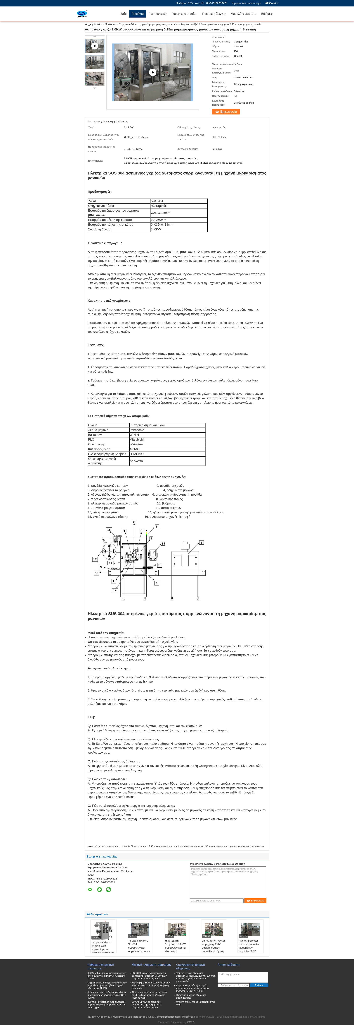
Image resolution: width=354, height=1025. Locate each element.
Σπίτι (123, 13)
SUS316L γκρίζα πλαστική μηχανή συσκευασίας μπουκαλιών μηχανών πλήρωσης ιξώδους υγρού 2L (149, 976)
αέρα (108, 449)
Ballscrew (95, 435)
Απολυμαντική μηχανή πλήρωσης (190, 966)
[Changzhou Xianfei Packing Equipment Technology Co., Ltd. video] (153, 72)
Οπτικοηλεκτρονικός (102, 459)
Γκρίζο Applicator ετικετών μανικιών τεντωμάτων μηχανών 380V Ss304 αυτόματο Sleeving (249, 949)
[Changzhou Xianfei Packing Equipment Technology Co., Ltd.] (97, 13)
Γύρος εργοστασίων (185, 13)
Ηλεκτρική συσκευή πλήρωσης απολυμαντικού (191, 996)
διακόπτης (95, 463)
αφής (103, 444)
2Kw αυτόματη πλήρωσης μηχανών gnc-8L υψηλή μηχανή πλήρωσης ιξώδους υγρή (149, 995)
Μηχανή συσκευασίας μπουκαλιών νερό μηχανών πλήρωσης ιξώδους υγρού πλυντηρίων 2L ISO (107, 985)
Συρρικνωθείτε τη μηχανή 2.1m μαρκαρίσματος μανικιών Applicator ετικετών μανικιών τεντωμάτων (102, 951)
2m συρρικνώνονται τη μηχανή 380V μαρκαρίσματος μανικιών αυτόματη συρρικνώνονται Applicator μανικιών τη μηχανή (213, 951)
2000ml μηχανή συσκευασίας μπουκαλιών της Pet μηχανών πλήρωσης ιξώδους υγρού (146, 1005)
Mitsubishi (137, 439)
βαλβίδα (120, 454)
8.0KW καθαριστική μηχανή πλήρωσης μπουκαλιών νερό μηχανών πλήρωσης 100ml (107, 976)
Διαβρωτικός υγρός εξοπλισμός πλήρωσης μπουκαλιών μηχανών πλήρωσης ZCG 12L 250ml (192, 988)
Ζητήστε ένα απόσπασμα (246, 3)
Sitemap (175, 1016)
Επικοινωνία (228, 111)
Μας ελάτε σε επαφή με (245, 13)
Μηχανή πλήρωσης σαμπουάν (151, 964)
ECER (190, 1022)
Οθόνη (92, 444)
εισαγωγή (111, 243)
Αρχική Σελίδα (93, 24)
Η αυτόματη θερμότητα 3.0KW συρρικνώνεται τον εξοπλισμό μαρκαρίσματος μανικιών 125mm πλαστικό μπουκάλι (176, 951)
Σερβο (92, 430)
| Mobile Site (188, 1016)
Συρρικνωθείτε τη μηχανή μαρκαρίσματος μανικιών (148, 24)
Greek (272, 3)
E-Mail (164, 1016)
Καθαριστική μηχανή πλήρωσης (100, 966)
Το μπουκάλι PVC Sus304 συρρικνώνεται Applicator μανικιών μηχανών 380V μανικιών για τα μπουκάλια (139, 951)
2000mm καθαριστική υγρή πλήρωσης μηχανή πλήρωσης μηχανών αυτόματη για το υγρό (107, 1005)
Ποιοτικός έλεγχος (214, 13)
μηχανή (103, 430)
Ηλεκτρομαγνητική (101, 454)
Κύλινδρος (95, 449)
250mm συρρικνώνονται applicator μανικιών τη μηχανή (176, 846)
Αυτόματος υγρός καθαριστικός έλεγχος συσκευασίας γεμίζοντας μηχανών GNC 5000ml (107, 995)
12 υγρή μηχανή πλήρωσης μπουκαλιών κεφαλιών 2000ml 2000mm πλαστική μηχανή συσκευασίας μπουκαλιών (196, 977)
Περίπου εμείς (157, 13)
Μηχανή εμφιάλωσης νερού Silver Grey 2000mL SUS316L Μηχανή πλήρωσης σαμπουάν (151, 985)
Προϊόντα (137, 13)
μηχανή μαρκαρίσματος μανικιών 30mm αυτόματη (122, 846)
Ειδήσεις (267, 13)
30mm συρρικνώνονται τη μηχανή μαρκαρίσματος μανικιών (234, 846)
